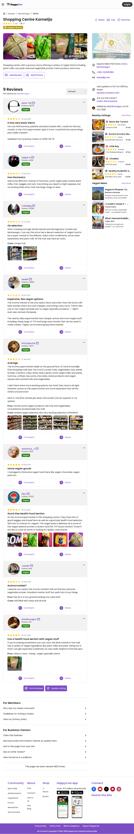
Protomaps (107, 54)
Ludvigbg (27, 205)
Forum (11, 802)
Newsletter (13, 807)
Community (16, 783)
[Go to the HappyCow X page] (106, 789)
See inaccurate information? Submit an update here (30, 740)
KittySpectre (28, 343)
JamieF (25, 565)
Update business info (108, 92)
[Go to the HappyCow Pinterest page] (112, 789)
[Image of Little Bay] (98, 149)
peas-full (26, 102)
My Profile (12, 788)
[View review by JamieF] (13, 569)
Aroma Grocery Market (121, 134)
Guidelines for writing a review (18, 713)
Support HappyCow (91, 826)
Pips (24, 493)
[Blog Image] (98, 193)
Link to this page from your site (19, 746)
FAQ (29, 788)
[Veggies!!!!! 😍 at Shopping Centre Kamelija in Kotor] (30, 540)
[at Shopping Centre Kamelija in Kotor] (14, 253)
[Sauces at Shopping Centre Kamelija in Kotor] (14, 422)
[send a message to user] (34, 103)
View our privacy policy (15, 719)
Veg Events (13, 798)
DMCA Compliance (71, 826)
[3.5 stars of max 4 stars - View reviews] (111, 124)
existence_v (28, 448)
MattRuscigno (23, 93)
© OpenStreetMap (120, 54)
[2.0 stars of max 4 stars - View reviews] (111, 161)
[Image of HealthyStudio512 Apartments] (98, 173)
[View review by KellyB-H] (13, 161)
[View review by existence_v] (13, 452)
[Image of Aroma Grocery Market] (98, 136)
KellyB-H (26, 157)
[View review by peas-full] (13, 106)
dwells (25, 279)
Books (46, 796)
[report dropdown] (84, 102)
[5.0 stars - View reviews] (110, 174)
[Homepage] (14, 4)
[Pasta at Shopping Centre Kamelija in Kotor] (60, 540)
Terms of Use (54, 826)
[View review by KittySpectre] (13, 346)
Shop (46, 783)
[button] (111, 43)
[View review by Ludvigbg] (13, 209)
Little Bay (114, 146)
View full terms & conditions (17, 757)
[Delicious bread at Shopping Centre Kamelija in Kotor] (76, 540)
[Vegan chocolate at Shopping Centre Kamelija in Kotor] (45, 540)
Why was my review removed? (19, 708)
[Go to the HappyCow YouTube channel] (100, 789)
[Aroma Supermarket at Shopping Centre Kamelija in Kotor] (14, 540)
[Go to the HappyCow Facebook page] (93, 789)
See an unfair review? (14, 751)
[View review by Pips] (13, 497)
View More (126, 115)
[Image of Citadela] (98, 161)
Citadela (114, 158)
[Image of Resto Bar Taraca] (98, 124)
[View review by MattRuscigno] (13, 622)
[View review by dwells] (13, 282)
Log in (127, 4)
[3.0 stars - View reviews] (9, 23)
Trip (113, 19)
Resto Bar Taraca (118, 121)
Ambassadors (14, 793)
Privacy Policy (40, 826)
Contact (31, 793)
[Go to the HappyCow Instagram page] (119, 789)
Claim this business (13, 735)
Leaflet (98, 54)
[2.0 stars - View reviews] (110, 137)
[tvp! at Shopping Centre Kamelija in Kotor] (14, 663)
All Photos (76, 56)
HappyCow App (67, 783)
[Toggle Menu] (3, 4)
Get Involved (14, 812)
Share (101, 19)
